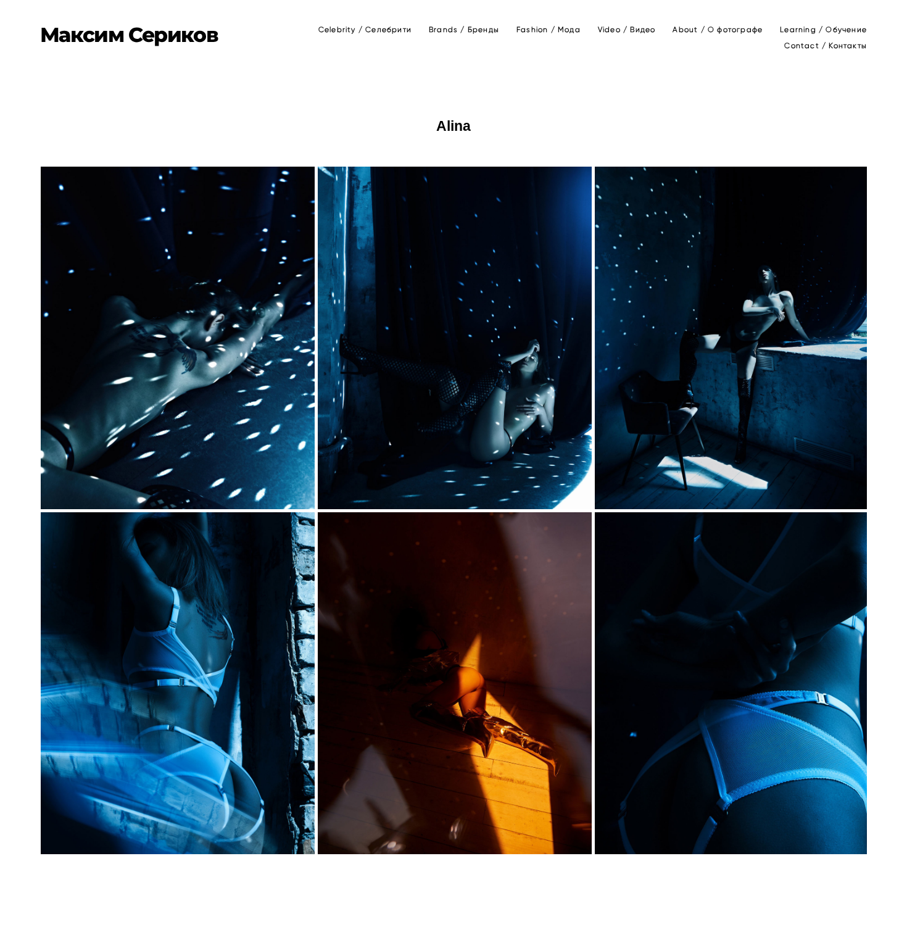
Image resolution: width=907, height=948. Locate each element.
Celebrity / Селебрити (365, 29)
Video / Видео (627, 29)
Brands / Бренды (464, 29)
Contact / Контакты (825, 45)
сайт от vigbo (453, 919)
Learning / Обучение (823, 29)
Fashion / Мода (548, 29)
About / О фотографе (718, 29)
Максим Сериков (129, 35)
